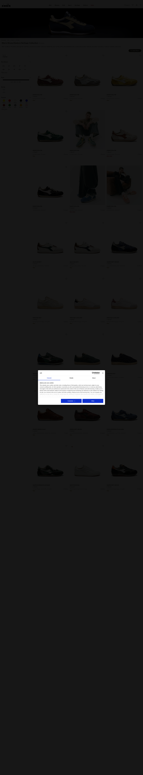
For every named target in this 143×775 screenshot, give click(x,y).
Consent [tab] (49, 378)
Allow (92, 400)
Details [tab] (71, 378)
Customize (70, 400)
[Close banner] (102, 373)
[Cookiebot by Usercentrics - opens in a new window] (93, 373)
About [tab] (93, 378)
